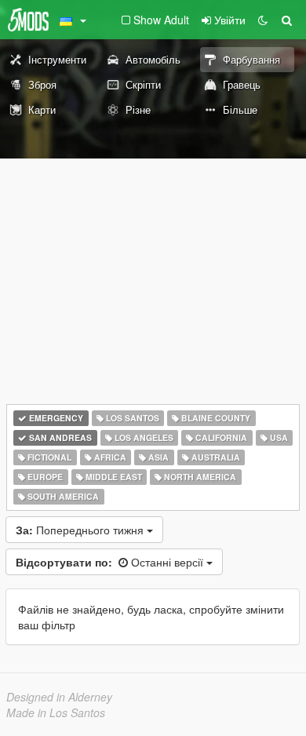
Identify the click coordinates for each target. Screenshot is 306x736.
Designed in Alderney (59, 697)
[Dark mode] (263, 19)
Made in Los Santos (55, 712)
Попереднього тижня (81, 529)
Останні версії (111, 562)
